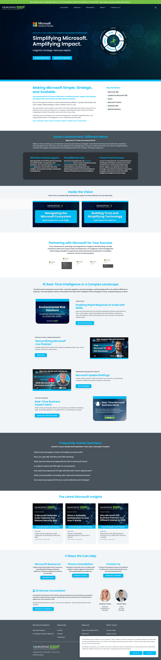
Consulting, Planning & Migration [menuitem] (43, 634)
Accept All (136, 653)
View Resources (47, 577)
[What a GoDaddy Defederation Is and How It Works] (80, 516)
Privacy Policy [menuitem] (47, 652)
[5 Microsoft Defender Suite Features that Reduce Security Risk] (48, 516)
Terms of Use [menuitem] (56, 652)
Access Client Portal (42, 58)
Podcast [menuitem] (60, 634)
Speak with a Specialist (62, 58)
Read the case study (85, 323)
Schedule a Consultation (43, 609)
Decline (149, 653)
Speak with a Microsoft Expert (47, 415)
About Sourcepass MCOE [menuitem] (90, 630)
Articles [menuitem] (59, 630)
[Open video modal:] (56, 214)
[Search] (156, 7)
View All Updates (83, 386)
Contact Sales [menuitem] (111, 630)
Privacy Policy (96, 643)
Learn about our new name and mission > (115, 2)
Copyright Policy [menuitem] (37, 652)
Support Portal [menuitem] (111, 634)
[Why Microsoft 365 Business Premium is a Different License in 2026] (113, 516)
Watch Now (41, 355)
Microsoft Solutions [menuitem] (39, 630)
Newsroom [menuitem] (85, 634)
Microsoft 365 (113, 92)
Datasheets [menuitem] (61, 637)
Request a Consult (80, 575)
